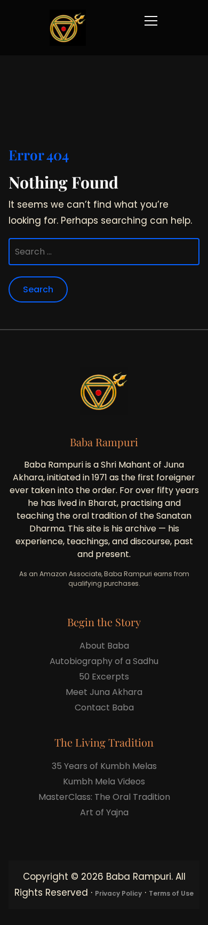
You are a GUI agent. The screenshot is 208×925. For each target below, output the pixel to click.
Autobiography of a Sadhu (104, 661)
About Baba (104, 646)
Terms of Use (171, 893)
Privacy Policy (118, 893)
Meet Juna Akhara (104, 692)
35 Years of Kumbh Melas (104, 766)
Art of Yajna (104, 812)
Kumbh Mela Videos (104, 781)
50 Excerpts (104, 676)
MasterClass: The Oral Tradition (104, 797)
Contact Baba (104, 707)
